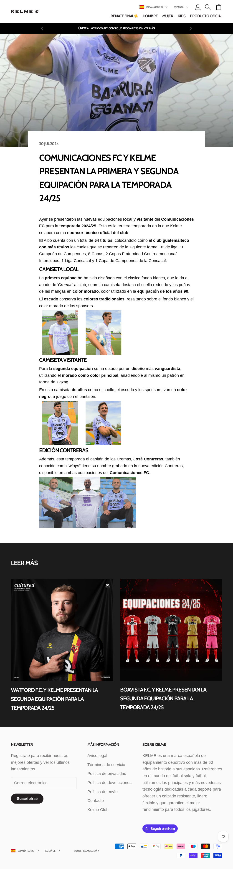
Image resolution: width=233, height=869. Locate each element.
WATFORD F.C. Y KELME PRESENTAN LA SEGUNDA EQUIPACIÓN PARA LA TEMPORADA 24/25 (54, 699)
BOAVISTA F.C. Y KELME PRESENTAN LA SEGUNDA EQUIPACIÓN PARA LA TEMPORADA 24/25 (163, 698)
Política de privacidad (106, 773)
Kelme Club (98, 809)
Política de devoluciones (109, 782)
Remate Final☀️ (124, 16)
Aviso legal (97, 755)
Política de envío (102, 791)
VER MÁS (149, 28)
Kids (182, 16)
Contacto (95, 800)
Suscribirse (27, 799)
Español (179, 7)
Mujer (167, 16)
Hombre (150, 16)
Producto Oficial (206, 16)
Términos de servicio (106, 764)
